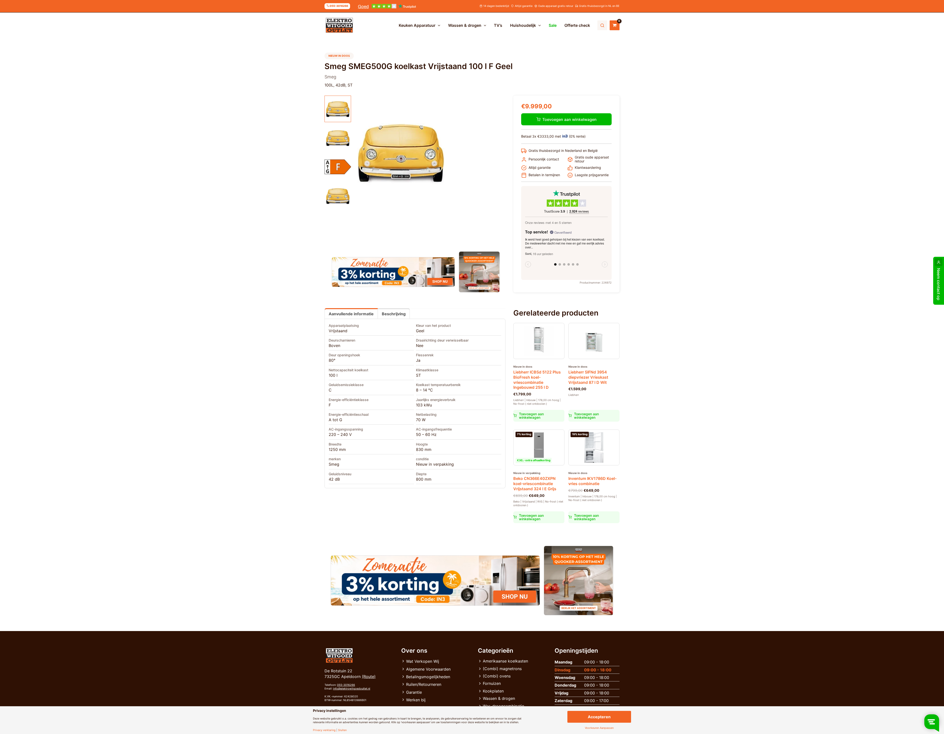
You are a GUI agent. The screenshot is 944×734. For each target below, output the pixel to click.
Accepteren (599, 716)
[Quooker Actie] (479, 271)
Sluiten (342, 730)
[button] (437, 25)
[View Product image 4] (337, 195)
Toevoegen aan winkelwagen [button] (531, 415)
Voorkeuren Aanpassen (599, 728)
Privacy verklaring (324, 730)
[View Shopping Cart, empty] (615, 25)
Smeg (334, 464)
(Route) (369, 676)
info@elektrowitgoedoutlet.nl (351, 688)
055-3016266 (346, 685)
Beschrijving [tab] (394, 313)
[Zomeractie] (393, 272)
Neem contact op (938, 284)
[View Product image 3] (337, 166)
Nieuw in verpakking (435, 464)
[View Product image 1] (337, 108)
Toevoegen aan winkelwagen (569, 119)
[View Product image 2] (337, 137)
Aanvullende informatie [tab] (351, 313)
